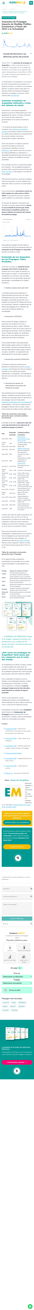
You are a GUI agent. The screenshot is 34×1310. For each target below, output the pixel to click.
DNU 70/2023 (7, 172)
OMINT (5, 1006)
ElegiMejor (15, 95)
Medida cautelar (22, 448)
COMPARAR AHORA (16, 1062)
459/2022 (5, 150)
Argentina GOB (11, 729)
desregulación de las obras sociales (24, 440)
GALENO (5, 1010)
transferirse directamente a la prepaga (15, 402)
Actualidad (12, 9)
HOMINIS (21, 1006)
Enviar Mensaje (17, 919)
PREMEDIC (22, 1003)
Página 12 (9, 773)
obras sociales (25, 540)
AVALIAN (6, 1003)
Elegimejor (4, 9)
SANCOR (14, 1010)
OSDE (14, 1003)
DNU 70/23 (21, 437)
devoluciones (21, 463)
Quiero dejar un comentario (17, 822)
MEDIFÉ (12, 1006)
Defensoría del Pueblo (13, 753)
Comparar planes (17, 847)
